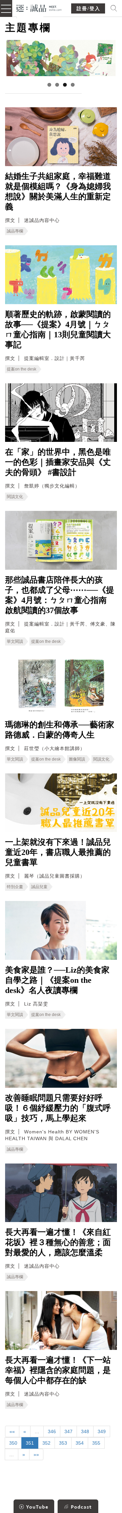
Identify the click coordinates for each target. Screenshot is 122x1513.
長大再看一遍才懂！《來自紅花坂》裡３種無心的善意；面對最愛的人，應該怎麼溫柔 (58, 1242)
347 (68, 1431)
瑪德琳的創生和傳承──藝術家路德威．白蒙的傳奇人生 (59, 729)
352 (46, 1443)
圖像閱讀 (77, 759)
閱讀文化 (15, 496)
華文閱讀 (15, 641)
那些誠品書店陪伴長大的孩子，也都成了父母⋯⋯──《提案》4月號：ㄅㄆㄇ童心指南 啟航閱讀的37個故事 (60, 595)
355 (96, 1443)
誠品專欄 (15, 231)
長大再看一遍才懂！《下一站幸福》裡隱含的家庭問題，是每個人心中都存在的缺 (58, 1370)
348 (85, 1431)
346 (52, 1431)
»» (36, 1454)
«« (12, 1431)
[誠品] (39, 7)
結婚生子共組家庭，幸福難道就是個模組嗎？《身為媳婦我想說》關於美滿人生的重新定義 (58, 191)
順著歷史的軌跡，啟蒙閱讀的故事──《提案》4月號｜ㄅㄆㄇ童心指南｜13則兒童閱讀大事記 (58, 329)
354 (80, 1443)
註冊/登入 (88, 8)
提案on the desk (21, 369)
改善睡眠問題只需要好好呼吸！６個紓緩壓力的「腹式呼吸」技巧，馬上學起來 (58, 1108)
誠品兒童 (39, 886)
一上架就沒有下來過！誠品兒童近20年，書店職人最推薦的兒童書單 (58, 852)
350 (13, 1443)
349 (102, 1431)
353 (63, 1443)
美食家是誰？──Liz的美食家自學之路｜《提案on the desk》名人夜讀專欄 (57, 980)
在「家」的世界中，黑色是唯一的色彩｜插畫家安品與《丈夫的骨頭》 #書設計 (58, 462)
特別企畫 (15, 886)
